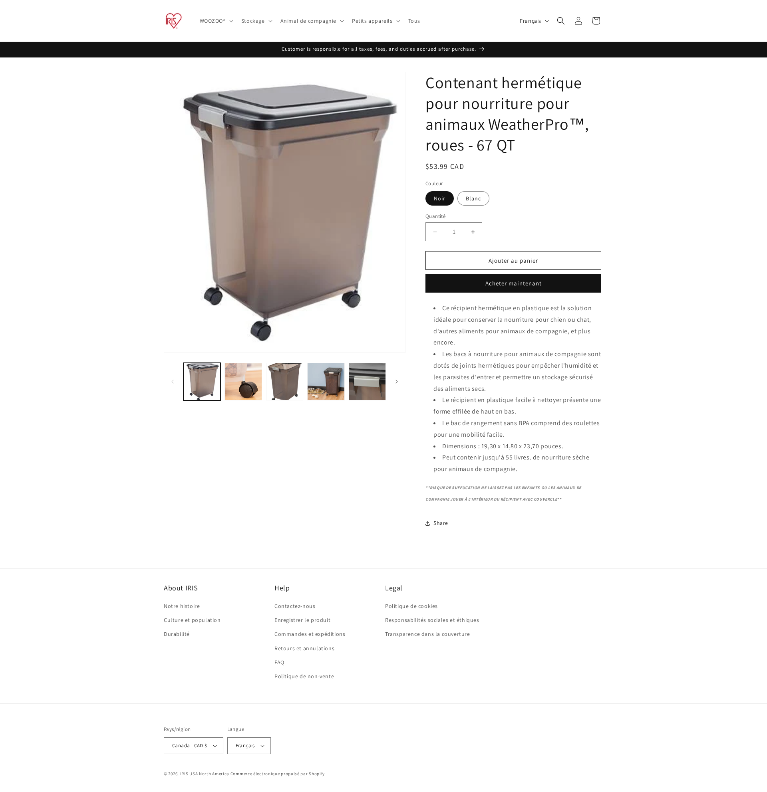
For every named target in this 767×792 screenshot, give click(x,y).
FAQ (279, 662)
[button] (215, 20)
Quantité (435, 216)
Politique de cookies (411, 606)
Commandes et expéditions (309, 634)
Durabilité (177, 634)
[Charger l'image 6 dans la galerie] (367, 381)
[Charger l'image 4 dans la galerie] (284, 381)
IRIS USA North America (204, 773)
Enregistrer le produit (302, 620)
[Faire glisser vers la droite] (396, 381)
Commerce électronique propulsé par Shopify (277, 773)
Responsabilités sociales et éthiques (432, 620)
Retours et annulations (304, 648)
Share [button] (440, 523)
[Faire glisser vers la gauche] (172, 381)
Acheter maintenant (513, 283)
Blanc (473, 198)
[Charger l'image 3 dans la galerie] (243, 381)
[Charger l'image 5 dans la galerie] (325, 381)
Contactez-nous (294, 606)
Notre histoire (182, 606)
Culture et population (192, 620)
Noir (439, 198)
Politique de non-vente (304, 676)
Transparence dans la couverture (427, 634)
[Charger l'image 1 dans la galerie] (202, 381)
